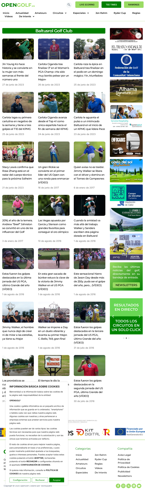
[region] (37, 433)
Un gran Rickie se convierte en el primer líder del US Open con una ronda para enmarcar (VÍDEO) (53, 175)
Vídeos (9, 16)
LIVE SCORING (87, 4)
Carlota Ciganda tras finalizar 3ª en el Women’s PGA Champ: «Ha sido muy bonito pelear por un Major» (53, 72)
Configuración (20, 480)
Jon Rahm (101, 13)
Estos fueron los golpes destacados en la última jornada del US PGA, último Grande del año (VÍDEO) (16, 281)
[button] (69, 5)
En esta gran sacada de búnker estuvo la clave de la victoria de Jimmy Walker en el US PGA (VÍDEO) (53, 281)
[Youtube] (139, 486)
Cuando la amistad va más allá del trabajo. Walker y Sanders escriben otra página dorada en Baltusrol (87, 228)
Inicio (6, 13)
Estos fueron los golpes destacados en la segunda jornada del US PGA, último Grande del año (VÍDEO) (88, 388)
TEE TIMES (111, 4)
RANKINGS (133, 4)
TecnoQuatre (46, 486)
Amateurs (40, 13)
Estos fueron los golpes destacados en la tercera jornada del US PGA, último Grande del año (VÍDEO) (88, 335)
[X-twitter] (128, 486)
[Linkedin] (134, 486)
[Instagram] (123, 486)
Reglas (136, 13)
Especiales (79, 13)
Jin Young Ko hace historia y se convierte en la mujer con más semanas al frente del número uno (17, 72)
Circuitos (58, 13)
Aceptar (57, 480)
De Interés (25, 16)
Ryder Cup (120, 13)
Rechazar (40, 480)
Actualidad (22, 13)
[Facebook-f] (118, 486)
